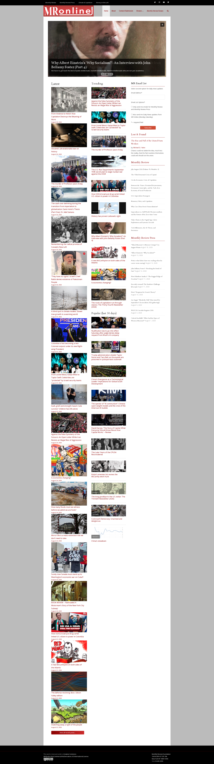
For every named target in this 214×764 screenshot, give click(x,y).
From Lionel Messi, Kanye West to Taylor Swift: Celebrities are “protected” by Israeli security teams (66, 377)
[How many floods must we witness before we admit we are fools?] (69, 494)
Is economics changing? (61, 478)
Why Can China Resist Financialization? (144, 207)
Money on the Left (102, 3)
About (114, 11)
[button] (107, 49)
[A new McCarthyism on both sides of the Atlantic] (69, 651)
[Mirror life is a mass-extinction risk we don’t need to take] (69, 524)
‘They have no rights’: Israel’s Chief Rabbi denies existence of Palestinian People (66, 279)
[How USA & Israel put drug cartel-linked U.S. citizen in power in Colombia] (69, 622)
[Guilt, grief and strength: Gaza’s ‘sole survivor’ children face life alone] (69, 394)
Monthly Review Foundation (161, 754)
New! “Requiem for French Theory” (143, 292)
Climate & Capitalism (85, 3)
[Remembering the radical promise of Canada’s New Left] (69, 229)
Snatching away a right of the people (66, 724)
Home (106, 11)
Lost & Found (138, 134)
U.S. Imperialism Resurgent (140, 196)
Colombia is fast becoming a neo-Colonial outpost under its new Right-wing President (67, 346)
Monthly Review (140, 162)
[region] (107, 49)
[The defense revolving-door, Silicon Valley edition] (69, 681)
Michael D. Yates (139, 148)
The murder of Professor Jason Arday (67, 184)
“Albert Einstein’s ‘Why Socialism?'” (143, 253)
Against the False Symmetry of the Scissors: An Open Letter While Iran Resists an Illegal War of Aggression (66, 437)
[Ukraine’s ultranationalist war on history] (69, 135)
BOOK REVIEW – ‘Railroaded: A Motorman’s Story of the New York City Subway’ (67, 605)
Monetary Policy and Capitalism (141, 201)
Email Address (136, 93)
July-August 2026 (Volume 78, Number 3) (145, 169)
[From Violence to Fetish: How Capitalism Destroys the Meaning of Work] (69, 99)
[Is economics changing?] (69, 460)
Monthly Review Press (67, 3)
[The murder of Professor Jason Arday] (69, 169)
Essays (155, 11)
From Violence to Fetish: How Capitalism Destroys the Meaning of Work (66, 116)
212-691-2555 (158, 761)
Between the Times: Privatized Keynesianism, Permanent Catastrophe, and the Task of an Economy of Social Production (146, 188)
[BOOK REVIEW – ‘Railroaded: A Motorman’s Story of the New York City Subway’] (69, 591)
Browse (139, 11)
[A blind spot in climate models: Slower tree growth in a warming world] (69, 298)
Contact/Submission (126, 11)
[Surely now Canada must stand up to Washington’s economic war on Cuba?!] (69, 557)
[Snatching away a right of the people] (69, 711)
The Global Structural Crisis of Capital (143, 175)
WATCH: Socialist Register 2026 (142, 310)
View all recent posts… (68, 733)
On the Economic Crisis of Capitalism (143, 180)
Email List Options (138, 102)
